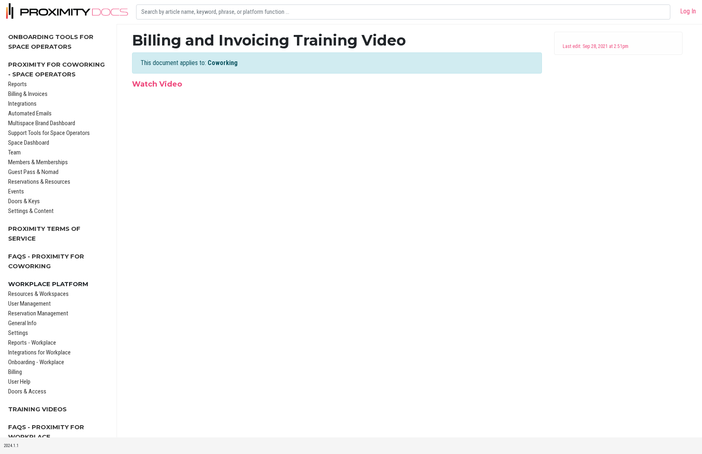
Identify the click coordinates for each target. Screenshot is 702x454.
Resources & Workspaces (38, 294)
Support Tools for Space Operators (49, 133)
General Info (22, 323)
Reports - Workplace (32, 342)
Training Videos (37, 409)
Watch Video (157, 84)
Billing (15, 372)
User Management (29, 303)
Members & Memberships (38, 162)
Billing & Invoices (28, 94)
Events (16, 191)
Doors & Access (27, 391)
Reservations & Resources (39, 181)
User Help (19, 381)
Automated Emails (30, 113)
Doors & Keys (24, 201)
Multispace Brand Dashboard (41, 123)
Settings (18, 333)
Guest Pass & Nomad (33, 172)
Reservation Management (38, 313)
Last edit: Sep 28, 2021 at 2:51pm (595, 46)
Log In (688, 11)
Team (14, 152)
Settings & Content (31, 211)
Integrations (22, 103)
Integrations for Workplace (39, 352)
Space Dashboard (28, 142)
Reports (17, 84)
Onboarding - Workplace (36, 362)
